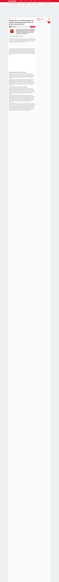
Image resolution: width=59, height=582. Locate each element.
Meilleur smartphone (15, 3)
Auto (39, 1)
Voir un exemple (47, 20)
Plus (43, 1)
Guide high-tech (36, 3)
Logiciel (15, 18)
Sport (26, 1)
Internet (21, 3)
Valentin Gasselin (13, 26)
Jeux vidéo (31, 3)
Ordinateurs (26, 3)
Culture (30, 1)
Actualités (21, 1)
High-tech (11, 18)
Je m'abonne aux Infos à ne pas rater (17, 36)
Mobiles (10, 3)
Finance (35, 1)
